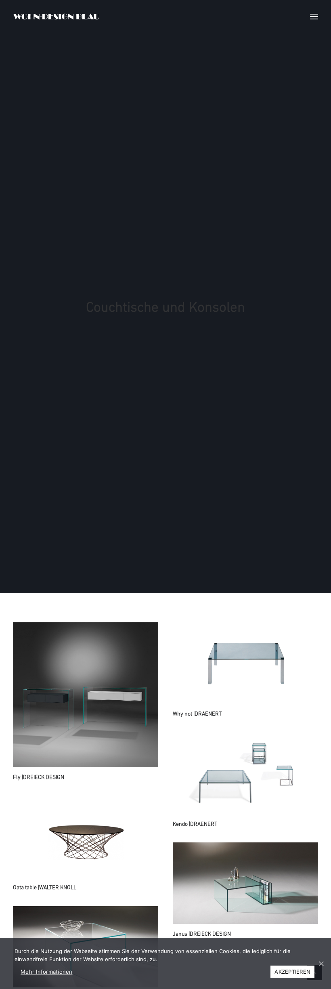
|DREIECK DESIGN (38, 777)
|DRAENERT (197, 714)
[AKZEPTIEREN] (321, 964)
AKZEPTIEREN (292, 971)
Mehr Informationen (47, 971)
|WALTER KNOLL (44, 887)
